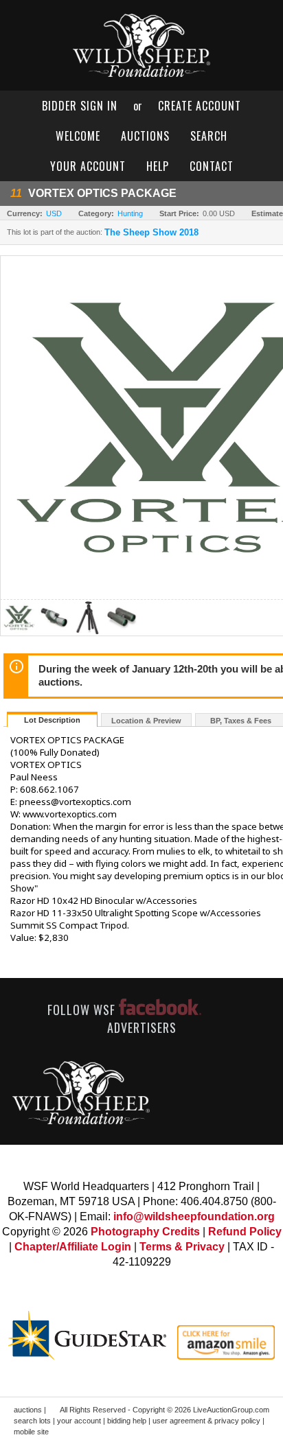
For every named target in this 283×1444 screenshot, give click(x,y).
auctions (145, 136)
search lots (32, 1421)
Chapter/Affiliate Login (72, 1247)
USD (54, 213)
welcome (78, 136)
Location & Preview (146, 721)
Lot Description (52, 720)
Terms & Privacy (182, 1247)
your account (88, 166)
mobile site (31, 1432)
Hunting (130, 213)
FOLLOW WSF (83, 1009)
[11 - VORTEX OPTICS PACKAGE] (18, 632)
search (208, 136)
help (157, 166)
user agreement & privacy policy (206, 1421)
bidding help (126, 1421)
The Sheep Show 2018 (151, 232)
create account (199, 105)
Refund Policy (245, 1231)
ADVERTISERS (142, 1027)
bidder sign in (79, 105)
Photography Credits (145, 1231)
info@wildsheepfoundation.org (194, 1216)
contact (212, 166)
